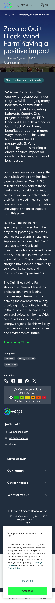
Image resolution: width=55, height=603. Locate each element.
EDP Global (27, 5)
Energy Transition (26, 358)
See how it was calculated (27, 401)
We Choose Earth (18, 431)
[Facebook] (13, 381)
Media (12, 444)
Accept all (27, 590)
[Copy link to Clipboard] (6, 381)
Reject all (27, 580)
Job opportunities (18, 437)
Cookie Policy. (14, 568)
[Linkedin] (20, 381)
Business (9, 358)
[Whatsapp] (27, 381)
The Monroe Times (17, 342)
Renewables (11, 364)
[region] (27, 562)
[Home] (7, 14)
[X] (34, 381)
